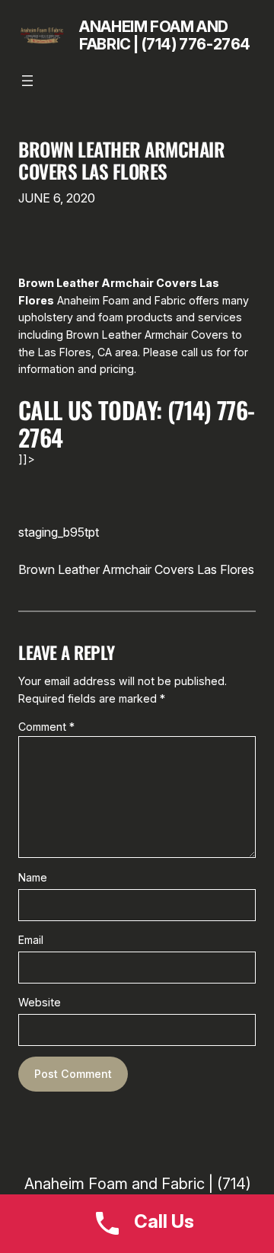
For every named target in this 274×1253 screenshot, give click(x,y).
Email (30, 939)
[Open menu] (27, 81)
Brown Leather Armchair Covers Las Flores (121, 161)
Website (39, 1002)
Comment (46, 726)
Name (32, 877)
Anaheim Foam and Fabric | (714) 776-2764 (164, 35)
